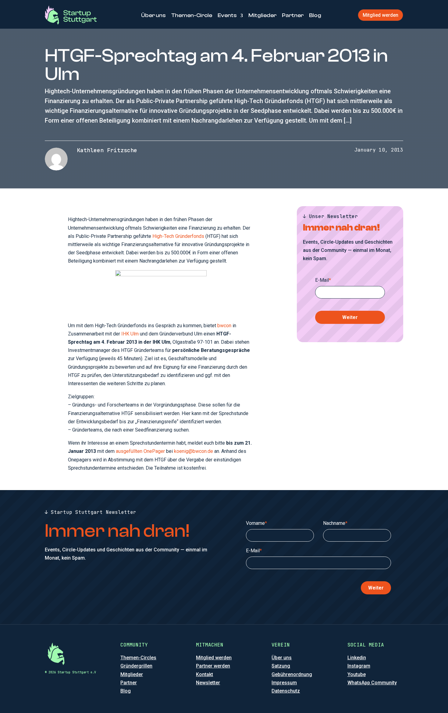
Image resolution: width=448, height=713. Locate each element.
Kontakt (204, 674)
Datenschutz (286, 691)
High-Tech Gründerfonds (178, 236)
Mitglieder (262, 15)
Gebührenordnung (292, 674)
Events (227, 15)
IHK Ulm (130, 334)
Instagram (358, 666)
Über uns (153, 15)
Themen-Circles (138, 658)
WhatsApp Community (372, 683)
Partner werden (213, 666)
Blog (315, 15)
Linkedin (356, 658)
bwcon (224, 325)
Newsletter (208, 683)
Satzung (281, 666)
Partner (293, 15)
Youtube (356, 674)
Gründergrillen (136, 666)
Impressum (284, 683)
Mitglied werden (380, 15)
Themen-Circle (191, 15)
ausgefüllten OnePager (140, 451)
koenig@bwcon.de (193, 451)
